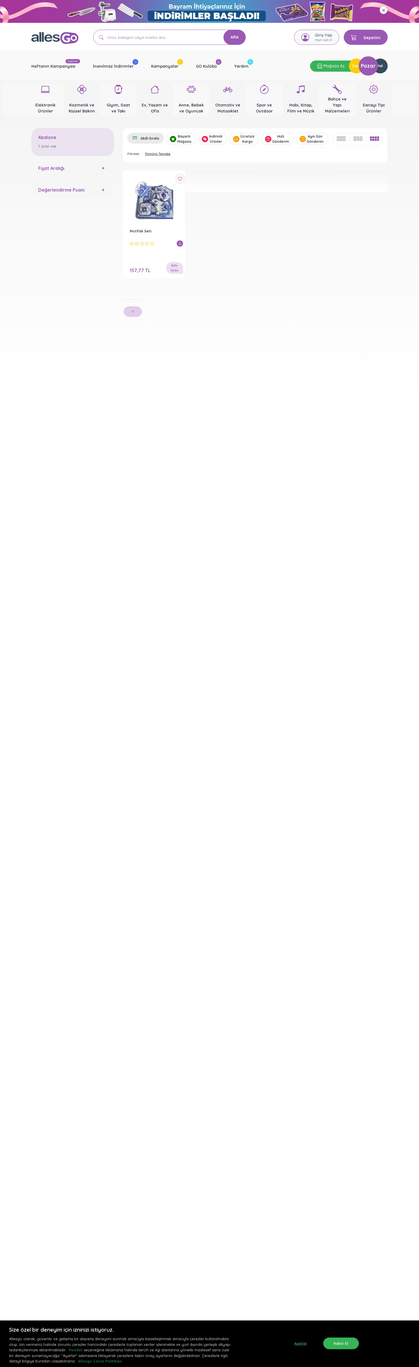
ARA (235, 37)
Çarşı (356, 66)
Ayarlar (300, 1343)
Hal (380, 66)
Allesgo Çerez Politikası (100, 1361)
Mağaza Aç (333, 66)
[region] (209, 1343)
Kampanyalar (164, 66)
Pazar (368, 66)
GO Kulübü (206, 66)
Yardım (241, 66)
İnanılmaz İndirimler (113, 66)
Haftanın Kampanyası (53, 66)
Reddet (76, 1350)
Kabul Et (341, 1343)
